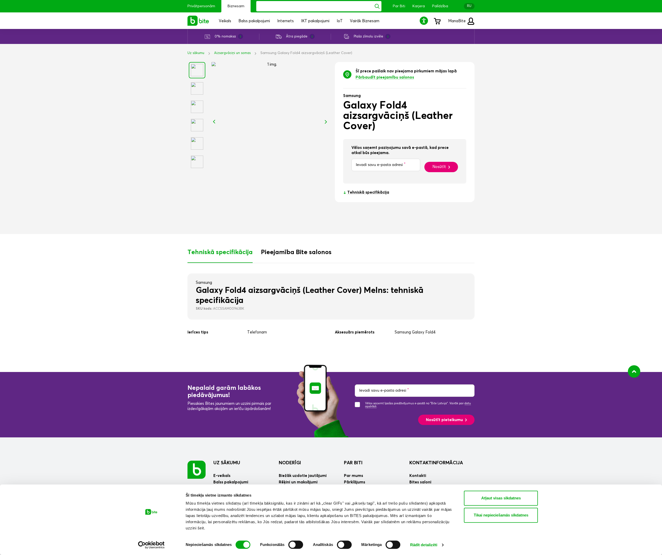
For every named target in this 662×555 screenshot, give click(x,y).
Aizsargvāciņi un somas (232, 53)
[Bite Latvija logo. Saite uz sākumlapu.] (198, 21)
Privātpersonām (201, 6)
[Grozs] (437, 20)
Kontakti (417, 476)
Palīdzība (440, 6)
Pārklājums (354, 482)
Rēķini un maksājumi (298, 482)
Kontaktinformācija (436, 463)
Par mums (353, 476)
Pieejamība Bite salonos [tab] (296, 252)
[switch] (295, 545)
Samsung (352, 96)
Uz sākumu (195, 53)
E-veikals (221, 476)
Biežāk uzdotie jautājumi (303, 476)
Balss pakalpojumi (230, 482)
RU (469, 6)
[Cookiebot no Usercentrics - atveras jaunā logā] (151, 545)
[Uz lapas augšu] (634, 371)
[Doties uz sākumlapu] (196, 470)
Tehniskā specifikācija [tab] (220, 252)
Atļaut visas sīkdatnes (501, 498)
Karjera (418, 6)
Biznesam (236, 6)
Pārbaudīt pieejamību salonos (385, 77)
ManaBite (457, 21)
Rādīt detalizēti (424, 545)
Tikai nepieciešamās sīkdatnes (501, 515)
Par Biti (399, 6)
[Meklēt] (377, 6)
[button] (425, 20)
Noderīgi (290, 463)
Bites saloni (420, 482)
